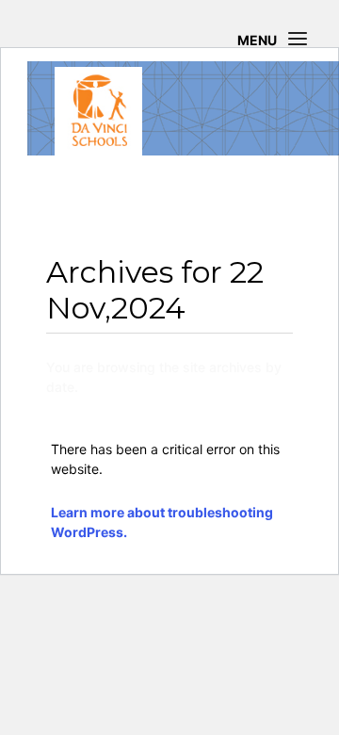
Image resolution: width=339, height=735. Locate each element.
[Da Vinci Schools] (98, 111)
